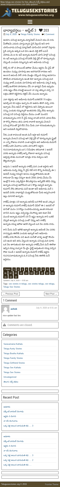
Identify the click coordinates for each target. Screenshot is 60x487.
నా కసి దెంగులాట (11, 421)
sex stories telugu (36, 284)
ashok (14, 309)
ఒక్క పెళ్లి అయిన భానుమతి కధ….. (18, 465)
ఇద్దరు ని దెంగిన (10, 416)
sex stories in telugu (18, 284)
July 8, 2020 (11, 34)
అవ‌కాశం (7, 407)
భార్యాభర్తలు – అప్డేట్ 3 (19, 30)
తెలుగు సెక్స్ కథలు (11, 382)
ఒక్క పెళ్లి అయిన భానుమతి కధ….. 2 (18, 460)
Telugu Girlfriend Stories (14, 363)
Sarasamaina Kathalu (13, 344)
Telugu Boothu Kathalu (14, 353)
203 (46, 30)
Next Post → (51, 294)
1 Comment (49, 34)
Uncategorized (10, 377)
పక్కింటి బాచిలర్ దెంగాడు (14, 411)
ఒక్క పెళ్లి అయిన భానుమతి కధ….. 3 (18, 426)
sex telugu (49, 284)
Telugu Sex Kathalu (12, 367)
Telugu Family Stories (30, 34)
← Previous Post (10, 294)
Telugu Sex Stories (11, 287)
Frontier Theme (51, 484)
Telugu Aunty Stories (13, 348)
